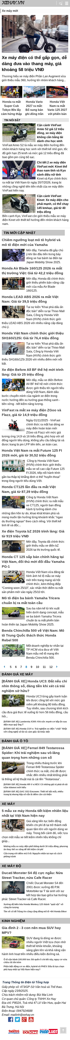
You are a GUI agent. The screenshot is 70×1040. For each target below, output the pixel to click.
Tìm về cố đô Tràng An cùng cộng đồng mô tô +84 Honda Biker (35, 911)
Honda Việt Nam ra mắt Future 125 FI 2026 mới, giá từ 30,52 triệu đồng (32, 453)
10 (37, 666)
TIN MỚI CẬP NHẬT (20, 233)
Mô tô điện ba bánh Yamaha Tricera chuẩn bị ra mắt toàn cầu (31, 600)
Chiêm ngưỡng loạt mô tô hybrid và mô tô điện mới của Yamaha (31, 242)
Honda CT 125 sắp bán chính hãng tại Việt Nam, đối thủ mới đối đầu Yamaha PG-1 (33, 561)
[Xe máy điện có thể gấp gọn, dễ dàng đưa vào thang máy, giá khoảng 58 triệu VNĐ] (35, 34)
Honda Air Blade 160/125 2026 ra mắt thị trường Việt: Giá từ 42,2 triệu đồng (32, 270)
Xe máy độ (11, 866)
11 (44, 666)
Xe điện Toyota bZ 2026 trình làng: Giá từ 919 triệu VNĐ (33, 533)
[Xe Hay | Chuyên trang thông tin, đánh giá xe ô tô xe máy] (12, 4)
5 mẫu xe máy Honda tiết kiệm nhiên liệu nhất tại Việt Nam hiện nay (35, 813)
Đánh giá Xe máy (17, 674)
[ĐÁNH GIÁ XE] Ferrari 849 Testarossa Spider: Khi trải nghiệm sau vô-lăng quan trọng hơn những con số (33, 752)
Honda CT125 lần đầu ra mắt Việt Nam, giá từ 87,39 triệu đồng (29, 489)
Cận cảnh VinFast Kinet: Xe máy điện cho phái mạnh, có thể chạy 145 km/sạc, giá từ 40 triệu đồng (53, 204)
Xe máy (8, 804)
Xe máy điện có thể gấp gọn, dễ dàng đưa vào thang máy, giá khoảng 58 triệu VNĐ (34, 63)
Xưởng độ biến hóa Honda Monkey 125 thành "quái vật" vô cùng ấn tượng (33, 906)
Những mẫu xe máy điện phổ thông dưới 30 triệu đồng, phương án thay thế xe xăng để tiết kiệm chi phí (36, 848)
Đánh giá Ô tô (15, 741)
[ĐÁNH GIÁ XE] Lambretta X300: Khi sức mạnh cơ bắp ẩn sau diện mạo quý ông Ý (35, 723)
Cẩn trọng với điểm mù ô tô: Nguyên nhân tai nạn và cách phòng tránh (33, 855)
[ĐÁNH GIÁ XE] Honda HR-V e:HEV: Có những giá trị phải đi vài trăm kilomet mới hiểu (35, 786)
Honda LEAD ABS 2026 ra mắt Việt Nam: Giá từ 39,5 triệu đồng (30, 299)
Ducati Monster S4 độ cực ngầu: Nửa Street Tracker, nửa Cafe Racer (32, 875)
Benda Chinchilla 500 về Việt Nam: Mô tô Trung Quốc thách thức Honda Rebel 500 (33, 635)
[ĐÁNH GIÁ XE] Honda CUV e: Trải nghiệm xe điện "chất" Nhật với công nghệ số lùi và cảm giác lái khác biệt (35, 730)
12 (51, 666)
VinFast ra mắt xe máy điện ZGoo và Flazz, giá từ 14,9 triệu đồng (31, 412)
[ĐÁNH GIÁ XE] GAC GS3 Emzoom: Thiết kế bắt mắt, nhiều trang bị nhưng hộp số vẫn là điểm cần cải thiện (33, 793)
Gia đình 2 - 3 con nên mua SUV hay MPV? (31, 930)
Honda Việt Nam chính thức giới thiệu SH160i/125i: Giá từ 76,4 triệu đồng (33, 335)
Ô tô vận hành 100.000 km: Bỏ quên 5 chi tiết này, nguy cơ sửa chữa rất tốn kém (35, 961)
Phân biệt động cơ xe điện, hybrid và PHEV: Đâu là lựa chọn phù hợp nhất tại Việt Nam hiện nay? (34, 968)
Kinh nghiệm (13, 921)
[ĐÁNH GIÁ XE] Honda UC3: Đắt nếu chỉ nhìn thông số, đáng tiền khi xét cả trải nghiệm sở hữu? (34, 686)
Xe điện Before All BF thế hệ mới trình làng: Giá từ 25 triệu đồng (33, 372)
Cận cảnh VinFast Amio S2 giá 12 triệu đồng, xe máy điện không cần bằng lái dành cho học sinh (50, 133)
